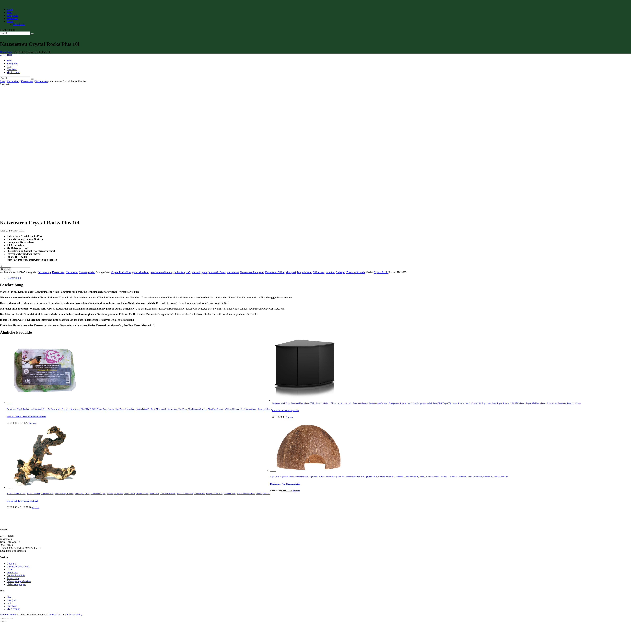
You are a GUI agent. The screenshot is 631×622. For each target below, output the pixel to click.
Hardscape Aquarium (115, 493)
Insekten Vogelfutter (116, 409)
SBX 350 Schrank (517, 403)
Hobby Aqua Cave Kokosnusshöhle (285, 484)
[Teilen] (8, 618)
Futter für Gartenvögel (51, 409)
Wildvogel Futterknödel (234, 409)
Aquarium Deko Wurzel (16, 493)
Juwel (409, 403)
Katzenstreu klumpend (252, 272)
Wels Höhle (477, 477)
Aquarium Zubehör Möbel (326, 403)
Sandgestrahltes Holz (214, 493)
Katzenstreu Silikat (274, 272)
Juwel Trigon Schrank (500, 403)
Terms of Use (55, 614)
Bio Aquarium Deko (369, 477)
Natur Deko (154, 493)
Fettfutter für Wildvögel (32, 409)
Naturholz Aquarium (185, 493)
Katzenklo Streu (217, 272)
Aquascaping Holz (82, 493)
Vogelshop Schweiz (215, 409)
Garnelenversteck (411, 477)
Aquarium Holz (47, 493)
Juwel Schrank (458, 403)
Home (3, 52)
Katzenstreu (27, 81)
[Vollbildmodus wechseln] (4, 618)
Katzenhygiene (199, 272)
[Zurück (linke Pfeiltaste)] (1, 621)
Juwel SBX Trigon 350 (442, 403)
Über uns (11, 563)
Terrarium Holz (229, 493)
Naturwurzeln (199, 493)
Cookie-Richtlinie (16, 575)
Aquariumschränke (360, 403)
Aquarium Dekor (33, 493)
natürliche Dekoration (449, 477)
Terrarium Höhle (465, 477)
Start (2, 81)
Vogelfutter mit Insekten (197, 409)
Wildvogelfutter (251, 409)
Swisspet (340, 272)
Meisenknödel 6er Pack (146, 409)
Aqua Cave (274, 477)
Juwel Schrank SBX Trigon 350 (478, 403)
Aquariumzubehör (353, 477)
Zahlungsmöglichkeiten (19, 581)
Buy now (5, 269)
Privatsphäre (13, 578)
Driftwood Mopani (98, 493)
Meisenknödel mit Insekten (166, 409)
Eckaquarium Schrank (397, 403)
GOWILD (85, 409)
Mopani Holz (129, 493)
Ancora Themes (8, 614)
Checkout (12, 606)
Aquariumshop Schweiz (378, 403)
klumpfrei (291, 272)
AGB (9, 569)
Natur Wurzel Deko (167, 493)
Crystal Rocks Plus (121, 272)
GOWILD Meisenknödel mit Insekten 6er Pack (26, 416)
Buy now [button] (32, 423)
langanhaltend (304, 272)
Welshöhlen (487, 477)
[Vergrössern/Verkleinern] (1, 618)
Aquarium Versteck (316, 477)
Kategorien (12, 600)
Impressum (12, 572)
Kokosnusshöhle (432, 477)
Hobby (422, 477)
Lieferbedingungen (16, 584)
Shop (9, 52)
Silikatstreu (318, 272)
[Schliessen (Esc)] (11, 618)
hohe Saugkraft (182, 272)
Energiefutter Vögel (14, 409)
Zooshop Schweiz (355, 272)
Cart (9, 603)
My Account (13, 609)
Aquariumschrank (344, 403)
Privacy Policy (74, 614)
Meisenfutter (130, 409)
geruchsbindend (140, 272)
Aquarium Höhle (301, 477)
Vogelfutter (182, 409)
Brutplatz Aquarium (386, 477)
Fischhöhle (399, 477)
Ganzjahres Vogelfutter (70, 409)
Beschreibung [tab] (14, 277)
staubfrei (330, 272)
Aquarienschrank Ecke (281, 403)
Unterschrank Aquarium (556, 403)
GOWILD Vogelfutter (98, 409)
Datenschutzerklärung (18, 566)
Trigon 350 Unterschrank (536, 403)
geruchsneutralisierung (161, 272)
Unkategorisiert (87, 272)
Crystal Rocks (381, 272)
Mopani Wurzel (142, 493)
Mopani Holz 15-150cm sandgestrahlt (22, 501)
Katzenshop (13, 81)
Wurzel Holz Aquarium (246, 493)
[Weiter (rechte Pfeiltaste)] (4, 621)
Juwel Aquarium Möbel (422, 403)
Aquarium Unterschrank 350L (302, 403)
